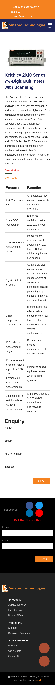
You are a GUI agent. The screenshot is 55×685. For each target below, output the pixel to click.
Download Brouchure (19, 633)
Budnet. (38, 680)
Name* (8, 427)
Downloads (11, 177)
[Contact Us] (44, 661)
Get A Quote (14, 651)
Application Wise (17, 604)
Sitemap (12, 628)
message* (10, 466)
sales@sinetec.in (22, 16)
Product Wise (15, 615)
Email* (8, 440)
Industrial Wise (16, 610)
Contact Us (14, 656)
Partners (12, 645)
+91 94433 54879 (22, 7)
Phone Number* (13, 453)
